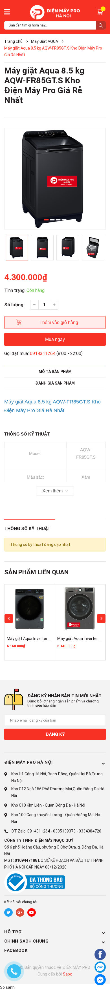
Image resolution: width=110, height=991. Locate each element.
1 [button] (46, 219)
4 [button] (64, 219)
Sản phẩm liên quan (36, 572)
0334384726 (90, 831)
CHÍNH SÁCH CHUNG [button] (26, 941)
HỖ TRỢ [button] (12, 931)
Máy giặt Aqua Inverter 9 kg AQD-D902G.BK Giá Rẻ (51, 638)
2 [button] (52, 219)
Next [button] (101, 618)
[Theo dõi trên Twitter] (8, 912)
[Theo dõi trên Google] (20, 912)
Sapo (67, 974)
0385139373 (64, 831)
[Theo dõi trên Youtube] (31, 912)
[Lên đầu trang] (86, 980)
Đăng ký (55, 734)
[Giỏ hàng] (100, 11)
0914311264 (42, 353)
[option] (55, 178)
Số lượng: (14, 304)
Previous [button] (9, 618)
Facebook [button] (15, 950)
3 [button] (58, 219)
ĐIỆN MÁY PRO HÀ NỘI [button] (28, 762)
